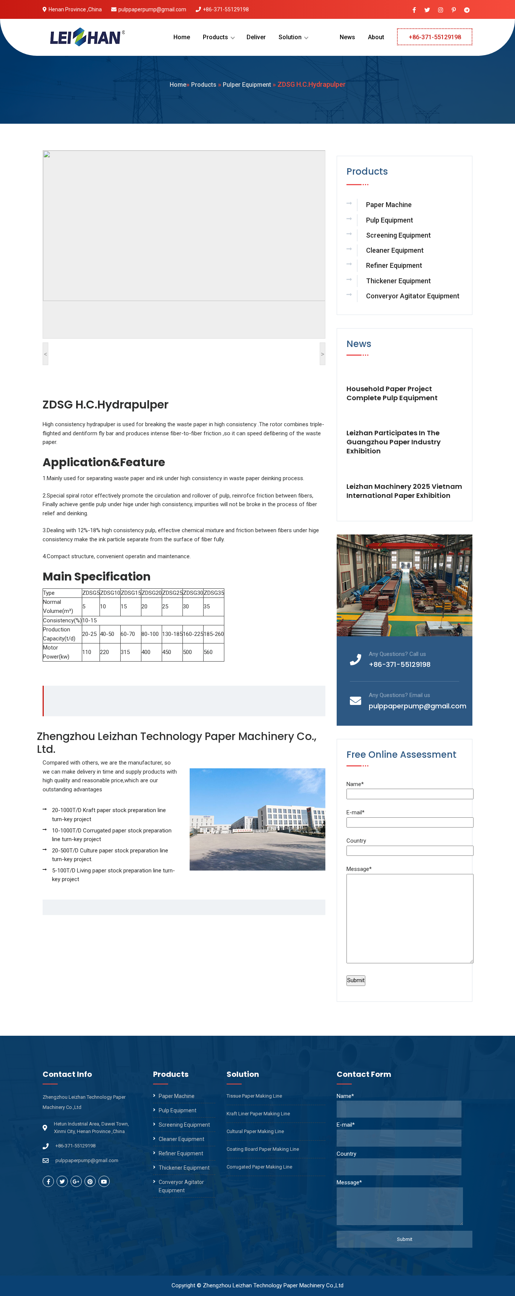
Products (215, 37)
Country (356, 840)
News (347, 37)
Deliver (256, 37)
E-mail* (355, 812)
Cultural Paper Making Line (255, 1131)
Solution (290, 37)
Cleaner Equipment (395, 250)
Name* (355, 784)
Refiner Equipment (394, 265)
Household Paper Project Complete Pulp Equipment (392, 393)
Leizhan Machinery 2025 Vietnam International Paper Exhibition (404, 491)
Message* (359, 869)
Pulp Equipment (389, 220)
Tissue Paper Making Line (254, 1096)
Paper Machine (389, 205)
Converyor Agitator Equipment (413, 296)
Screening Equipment (398, 235)
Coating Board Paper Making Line (263, 1149)
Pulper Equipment (247, 84)
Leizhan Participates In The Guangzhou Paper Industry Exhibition (393, 442)
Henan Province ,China (75, 9)
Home (181, 37)
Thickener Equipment (398, 281)
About (376, 37)
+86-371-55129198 (226, 9)
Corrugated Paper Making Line (259, 1167)
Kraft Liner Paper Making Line (258, 1113)
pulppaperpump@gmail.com (152, 9)
